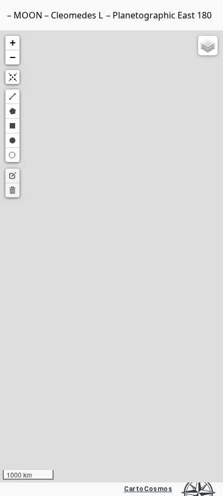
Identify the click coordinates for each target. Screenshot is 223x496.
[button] (12, 43)
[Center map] (12, 77)
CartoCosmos (148, 489)
